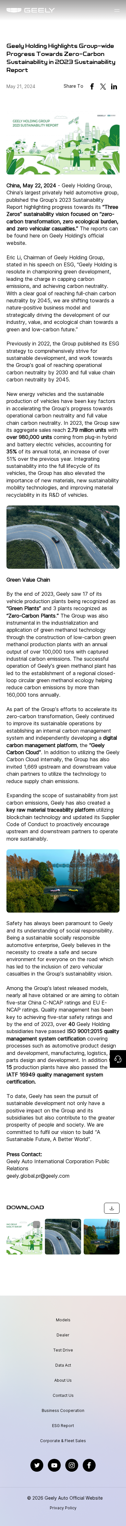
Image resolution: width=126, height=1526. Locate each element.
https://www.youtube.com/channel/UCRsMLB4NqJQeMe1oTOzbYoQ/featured (54, 1462)
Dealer (63, 1335)
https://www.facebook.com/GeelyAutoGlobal (89, 1462)
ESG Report (63, 1425)
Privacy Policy (63, 1508)
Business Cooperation (63, 1410)
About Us (63, 1380)
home (12, 10)
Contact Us (63, 1395)
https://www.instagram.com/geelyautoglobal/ (71, 1462)
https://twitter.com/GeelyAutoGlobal (36, 1462)
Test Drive (63, 1350)
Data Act (63, 1365)
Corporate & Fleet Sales (63, 1440)
